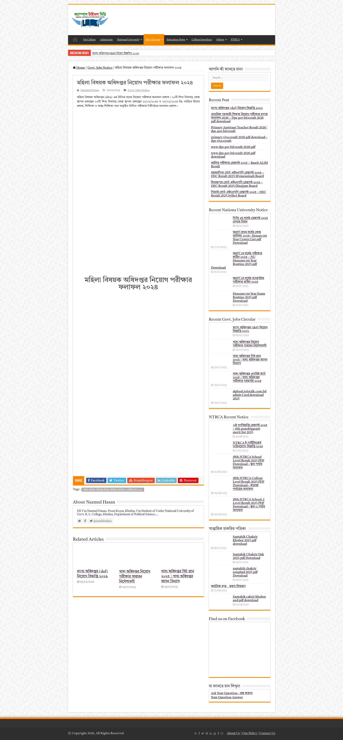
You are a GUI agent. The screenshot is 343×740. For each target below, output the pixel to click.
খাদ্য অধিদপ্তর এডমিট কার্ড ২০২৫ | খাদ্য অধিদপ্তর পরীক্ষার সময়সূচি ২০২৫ (249, 377)
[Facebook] (199, 733)
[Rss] (195, 733)
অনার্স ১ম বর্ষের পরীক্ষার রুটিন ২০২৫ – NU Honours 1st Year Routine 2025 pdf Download (236, 260)
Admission (106, 40)
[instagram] (222, 733)
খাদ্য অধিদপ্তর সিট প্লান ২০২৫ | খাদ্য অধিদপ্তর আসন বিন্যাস (177, 576)
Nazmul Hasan (90, 90)
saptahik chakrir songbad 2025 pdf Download (245, 572)
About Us (233, 733)
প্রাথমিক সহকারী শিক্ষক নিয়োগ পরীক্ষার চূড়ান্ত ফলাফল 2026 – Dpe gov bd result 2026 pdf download (239, 118)
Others (220, 40)
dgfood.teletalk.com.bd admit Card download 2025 (249, 395)
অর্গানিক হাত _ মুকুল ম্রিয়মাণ (228, 586)
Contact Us (267, 733)
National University (128, 40)
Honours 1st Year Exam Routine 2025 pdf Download (249, 297)
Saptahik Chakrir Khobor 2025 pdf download (245, 540)
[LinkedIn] (210, 733)
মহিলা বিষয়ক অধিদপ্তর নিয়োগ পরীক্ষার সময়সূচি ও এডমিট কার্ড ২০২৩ (113, 490)
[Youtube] (214, 733)
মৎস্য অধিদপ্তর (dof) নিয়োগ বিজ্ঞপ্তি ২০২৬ (115, 53)
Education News (176, 40)
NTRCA (235, 40)
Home (75, 39)
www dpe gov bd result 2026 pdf (233, 147)
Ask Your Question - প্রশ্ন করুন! (232, 693)
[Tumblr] (218, 733)
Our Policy (250, 733)
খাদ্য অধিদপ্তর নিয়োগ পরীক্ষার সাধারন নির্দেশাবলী (134, 577)
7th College (89, 40)
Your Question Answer (227, 697)
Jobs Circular (152, 40)
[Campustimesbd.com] (90, 19)
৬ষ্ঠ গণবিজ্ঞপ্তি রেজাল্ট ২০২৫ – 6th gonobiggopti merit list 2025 (250, 429)
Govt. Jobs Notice (100, 67)
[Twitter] (202, 733)
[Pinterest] (206, 733)
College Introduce (202, 40)
